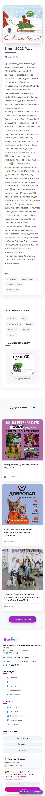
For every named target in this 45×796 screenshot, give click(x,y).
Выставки (29, 324)
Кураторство (12, 329)
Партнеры (14, 724)
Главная (13, 678)
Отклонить (23, 784)
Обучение (25, 329)
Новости (13, 707)
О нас (12, 682)
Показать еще (21, 619)
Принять (22, 789)
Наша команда (16, 720)
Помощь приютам (14, 324)
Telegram (24, 744)
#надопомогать (13, 290)
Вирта (24, 318)
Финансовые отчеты (18, 716)
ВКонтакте (24, 738)
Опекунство (11, 335)
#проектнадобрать (29, 279)
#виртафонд (11, 279)
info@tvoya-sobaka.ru (21, 657)
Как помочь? (15, 694)
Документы (14, 712)
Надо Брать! (11, 318)
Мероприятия (15, 690)
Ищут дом (14, 686)
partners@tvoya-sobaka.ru (25, 661)
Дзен (24, 750)
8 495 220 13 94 (12, 665)
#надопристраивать (14, 284)
